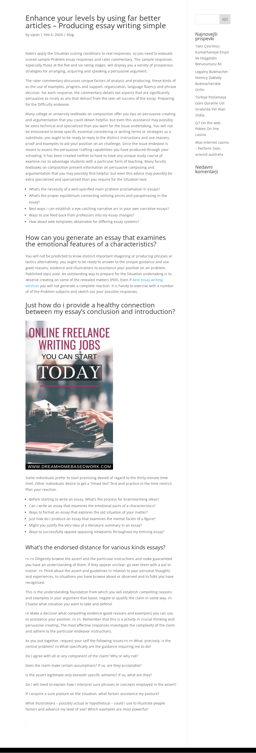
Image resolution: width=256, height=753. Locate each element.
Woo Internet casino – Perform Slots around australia (212, 148)
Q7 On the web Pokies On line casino (207, 128)
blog (70, 34)
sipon (35, 34)
